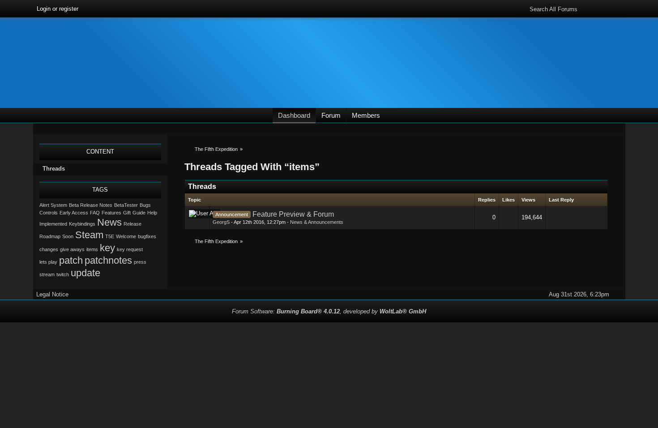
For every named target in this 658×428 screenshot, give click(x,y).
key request (130, 249)
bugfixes (147, 236)
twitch (62, 274)
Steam (89, 234)
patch (71, 260)
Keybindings (82, 224)
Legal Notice (52, 294)
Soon (67, 236)
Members (366, 115)
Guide (138, 212)
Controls (48, 212)
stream (47, 274)
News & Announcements (316, 222)
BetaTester (126, 205)
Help (152, 212)
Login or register (57, 8)
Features (111, 212)
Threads (54, 168)
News (109, 222)
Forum (331, 115)
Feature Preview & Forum (293, 214)
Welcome (126, 236)
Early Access (74, 212)
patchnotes (108, 260)
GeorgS (221, 222)
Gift (127, 212)
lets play (48, 262)
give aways (72, 249)
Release (132, 224)
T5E (109, 236)
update (85, 272)
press (140, 262)
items (92, 249)
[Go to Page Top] (619, 294)
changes (48, 249)
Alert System (53, 205)
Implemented (53, 224)
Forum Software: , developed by (329, 311)
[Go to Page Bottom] (619, 129)
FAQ (95, 212)
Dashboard (294, 115)
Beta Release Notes (90, 205)
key (107, 247)
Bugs (145, 205)
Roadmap (49, 236)
